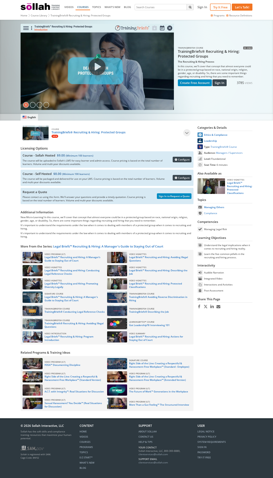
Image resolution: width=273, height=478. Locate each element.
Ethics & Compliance (215, 135)
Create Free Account (195, 83)
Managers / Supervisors (229, 153)
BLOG (127, 7)
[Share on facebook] (199, 306)
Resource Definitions (240, 15)
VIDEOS (69, 7)
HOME (83, 431)
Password (203, 452)
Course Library (39, 15)
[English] (29, 117)
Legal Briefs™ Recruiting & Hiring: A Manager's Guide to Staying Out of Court (108, 246)
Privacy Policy (206, 436)
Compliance (210, 213)
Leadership (210, 141)
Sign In (219, 83)
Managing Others (214, 207)
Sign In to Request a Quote (174, 196)
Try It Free (220, 7)
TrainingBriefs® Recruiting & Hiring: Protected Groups (81, 15)
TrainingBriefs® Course (224, 147)
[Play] (186, 132)
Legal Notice (205, 431)
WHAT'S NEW (112, 7)
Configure (183, 159)
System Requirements (211, 442)
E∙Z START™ (86, 457)
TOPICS (96, 7)
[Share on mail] (218, 306)
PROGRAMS (86, 447)
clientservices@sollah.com (153, 454)
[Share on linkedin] (212, 306)
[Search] (190, 7)
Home (24, 15)
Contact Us (145, 436)
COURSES (83, 7)
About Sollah (147, 431)
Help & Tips (145, 442)
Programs (219, 15)
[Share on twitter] (205, 306)
